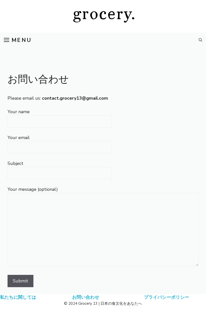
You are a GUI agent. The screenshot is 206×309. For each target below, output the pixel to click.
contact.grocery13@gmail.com (75, 98)
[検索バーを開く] (200, 40)
